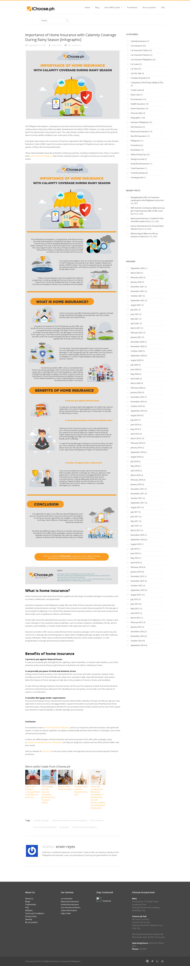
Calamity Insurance (139, 41)
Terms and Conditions (34, 913)
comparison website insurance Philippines (44, 742)
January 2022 (136, 282)
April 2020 (135, 378)
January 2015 (136, 627)
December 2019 (137, 397)
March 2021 (135, 328)
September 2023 (138, 268)
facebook (148, 961)
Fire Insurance (136, 99)
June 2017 (135, 516)
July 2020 (134, 365)
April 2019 (135, 434)
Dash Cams (135, 94)
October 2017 (136, 498)
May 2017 (135, 521)
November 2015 (137, 581)
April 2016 (135, 562)
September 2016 (138, 539)
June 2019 (135, 424)
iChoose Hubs (136, 113)
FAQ (163, 7)
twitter (153, 961)
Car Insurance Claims (139, 50)
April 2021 (135, 323)
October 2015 (136, 585)
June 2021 (135, 314)
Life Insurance (136, 127)
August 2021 (136, 305)
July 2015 (134, 599)
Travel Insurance (137, 168)
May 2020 (135, 374)
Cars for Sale (136, 73)
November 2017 (137, 493)
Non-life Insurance (138, 136)
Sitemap (28, 919)
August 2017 (136, 507)
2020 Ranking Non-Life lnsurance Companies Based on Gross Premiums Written (48, 794)
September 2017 (138, 503)
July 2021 (134, 309)
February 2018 (137, 480)
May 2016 (135, 558)
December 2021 (137, 286)
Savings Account (137, 159)
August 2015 (136, 595)
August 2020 (136, 360)
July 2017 (134, 512)
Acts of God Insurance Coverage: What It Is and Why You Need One (32, 792)
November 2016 (137, 535)
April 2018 (135, 470)
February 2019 (137, 443)
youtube (163, 961)
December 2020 (137, 342)
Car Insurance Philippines (141, 59)
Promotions (132, 7)
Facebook (107, 901)
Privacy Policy (31, 916)
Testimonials (30, 904)
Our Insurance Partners (70, 907)
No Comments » (74, 45)
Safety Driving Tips (138, 154)
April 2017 (135, 526)
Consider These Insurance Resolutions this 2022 (80, 790)
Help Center (66, 913)
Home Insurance (137, 108)
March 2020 (135, 383)
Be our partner (149, 7)
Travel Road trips (138, 173)
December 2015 (137, 576)
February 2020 (137, 388)
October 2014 (136, 641)
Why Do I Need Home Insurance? (65, 788)
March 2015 (135, 618)
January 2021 (136, 337)
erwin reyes (65, 846)
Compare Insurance (139, 78)
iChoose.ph (46, 751)
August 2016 (136, 544)
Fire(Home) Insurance (70, 904)
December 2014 (137, 631)
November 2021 (137, 291)
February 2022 (137, 277)
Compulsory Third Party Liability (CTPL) (147, 82)
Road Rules (135, 150)
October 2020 (136, 351)
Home (87, 7)
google (158, 961)
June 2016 (135, 553)
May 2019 (135, 429)
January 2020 (136, 392)
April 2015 (135, 613)
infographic (64, 827)
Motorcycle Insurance (140, 131)
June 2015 (135, 604)
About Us (29, 898)
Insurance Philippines (139, 122)
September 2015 (138, 590)
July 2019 (134, 420)
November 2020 (137, 346)
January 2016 (136, 572)
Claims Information (69, 910)
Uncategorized (137, 177)
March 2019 (135, 438)
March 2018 (135, 475)
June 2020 (135, 369)
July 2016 (134, 549)
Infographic (135, 117)
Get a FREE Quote (112, 8)
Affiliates (29, 910)
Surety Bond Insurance (140, 163)
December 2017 (137, 489)
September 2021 (138, 300)
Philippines (135, 140)
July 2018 (134, 461)
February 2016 (137, 567)
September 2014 (138, 645)
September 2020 (138, 355)
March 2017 (135, 530)
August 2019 (136, 415)
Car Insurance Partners (140, 55)
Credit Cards (136, 90)
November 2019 (137, 401)
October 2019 (136, 406)
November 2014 (137, 636)
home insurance (97, 820)
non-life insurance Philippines (57, 727)
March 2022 (135, 273)
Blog (97, 7)
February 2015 (137, 622)
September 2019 (138, 411)
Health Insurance (138, 104)
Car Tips (134, 68)
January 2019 (136, 447)
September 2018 (138, 452)
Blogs (27, 901)
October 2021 (136, 296)
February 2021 (137, 332)
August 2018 (136, 457)
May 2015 (135, 608)
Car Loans (135, 64)
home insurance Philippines (41, 156)
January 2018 (136, 484)
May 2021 (135, 319)
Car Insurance (136, 46)
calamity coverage (41, 820)
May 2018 (135, 466)
